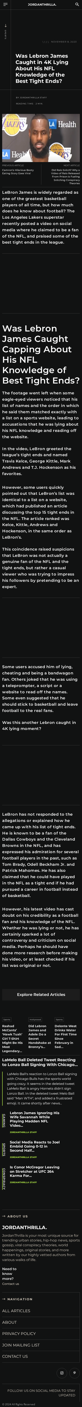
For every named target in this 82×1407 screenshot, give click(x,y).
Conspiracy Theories (4, 1179)
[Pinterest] (27, 982)
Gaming (4, 1121)
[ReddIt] (47, 982)
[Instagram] (62, 1373)
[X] (16, 982)
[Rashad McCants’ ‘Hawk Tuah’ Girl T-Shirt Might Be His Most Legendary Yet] (14, 1008)
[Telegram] (68, 982)
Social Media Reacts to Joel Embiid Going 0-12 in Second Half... (35, 1146)
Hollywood (35, 1019)
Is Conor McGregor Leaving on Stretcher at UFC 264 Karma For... (34, 1171)
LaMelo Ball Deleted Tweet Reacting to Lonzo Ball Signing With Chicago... (40, 1062)
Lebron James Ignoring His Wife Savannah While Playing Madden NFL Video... (34, 1119)
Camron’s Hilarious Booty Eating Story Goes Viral (18, 172)
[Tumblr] (58, 982)
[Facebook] (6, 982)
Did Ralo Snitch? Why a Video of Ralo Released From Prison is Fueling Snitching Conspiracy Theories (65, 177)
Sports (5, 34)
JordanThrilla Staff (33, 98)
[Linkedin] (37, 982)
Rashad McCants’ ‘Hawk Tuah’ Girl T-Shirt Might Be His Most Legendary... (12, 1038)
